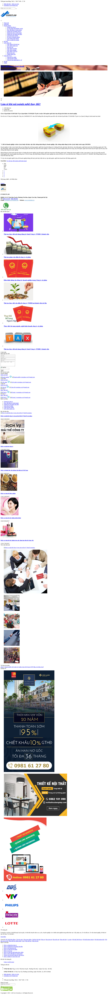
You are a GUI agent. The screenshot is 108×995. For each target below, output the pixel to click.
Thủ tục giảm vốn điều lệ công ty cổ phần (17, 257)
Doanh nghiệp (7, 25)
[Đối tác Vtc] (12, 891)
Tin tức (5, 61)
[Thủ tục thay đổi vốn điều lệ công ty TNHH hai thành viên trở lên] (18, 300)
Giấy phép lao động (12, 48)
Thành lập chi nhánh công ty (14, 31)
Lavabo (69, 939)
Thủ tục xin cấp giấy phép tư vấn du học (14, 955)
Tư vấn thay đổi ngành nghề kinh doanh (17, 161)
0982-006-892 (7, 974)
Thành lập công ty (11, 27)
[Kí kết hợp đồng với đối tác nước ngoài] (25, 593)
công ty (2, 667)
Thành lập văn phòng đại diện (14, 34)
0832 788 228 (4, 390)
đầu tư (35, 667)
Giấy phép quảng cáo (12, 45)
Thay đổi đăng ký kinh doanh (14, 30)
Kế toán (6, 41)
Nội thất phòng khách (88, 939)
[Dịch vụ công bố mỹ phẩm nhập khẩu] (10, 514)
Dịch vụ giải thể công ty (7, 446)
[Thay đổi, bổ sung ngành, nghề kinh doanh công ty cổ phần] (18, 323)
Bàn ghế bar (28, 941)
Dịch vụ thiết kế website (13, 40)
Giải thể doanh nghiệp (12, 35)
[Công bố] (4, 387)
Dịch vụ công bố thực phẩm (8, 493)
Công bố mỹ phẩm (11, 57)
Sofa (23, 941)
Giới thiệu (6, 24)
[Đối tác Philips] (12, 909)
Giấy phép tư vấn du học (13, 44)
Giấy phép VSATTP (12, 51)
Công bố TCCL (8, 55)
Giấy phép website (11, 50)
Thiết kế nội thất (36, 939)
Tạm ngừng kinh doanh (13, 38)
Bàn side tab (49, 939)
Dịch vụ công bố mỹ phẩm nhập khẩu (11, 518)
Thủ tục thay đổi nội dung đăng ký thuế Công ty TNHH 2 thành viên (26, 234)
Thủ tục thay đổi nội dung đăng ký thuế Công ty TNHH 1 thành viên (26, 349)
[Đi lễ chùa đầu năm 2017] (12, 662)
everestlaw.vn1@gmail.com (11, 5)
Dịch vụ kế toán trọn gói (10, 948)
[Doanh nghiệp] (5, 377)
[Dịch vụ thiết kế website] (25, 880)
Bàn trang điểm (27, 939)
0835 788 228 (4, 395)
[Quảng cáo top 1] (38, 96)
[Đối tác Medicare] (12, 918)
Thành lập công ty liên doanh (14, 33)
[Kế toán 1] (4, 392)
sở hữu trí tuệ (40, 667)
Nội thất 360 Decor (77, 939)
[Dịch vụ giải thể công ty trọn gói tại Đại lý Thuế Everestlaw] (16, 413)
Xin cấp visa (10, 47)
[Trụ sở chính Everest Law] (12, 610)
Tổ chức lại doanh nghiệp (13, 37)
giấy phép (14, 667)
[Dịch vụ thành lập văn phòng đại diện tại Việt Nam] (9, 467)
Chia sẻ (2, 183)
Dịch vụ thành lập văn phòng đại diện (13, 946)
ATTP (31, 667)
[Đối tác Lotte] (12, 927)
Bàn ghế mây (63, 939)
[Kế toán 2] (4, 397)
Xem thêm (3, 936)
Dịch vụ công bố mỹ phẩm (10, 949)
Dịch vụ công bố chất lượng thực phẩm (13, 952)
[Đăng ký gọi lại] (6, 210)
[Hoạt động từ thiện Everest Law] (12, 628)
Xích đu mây (19, 939)
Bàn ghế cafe (56, 939)
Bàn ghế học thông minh (15, 941)
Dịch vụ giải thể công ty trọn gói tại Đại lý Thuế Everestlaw (16, 416)
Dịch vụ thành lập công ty (10, 945)
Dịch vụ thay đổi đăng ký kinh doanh (13, 953)
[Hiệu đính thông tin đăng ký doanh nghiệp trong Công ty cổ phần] (18, 277)
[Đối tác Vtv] (12, 900)
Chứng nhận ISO (11, 54)
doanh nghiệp (8, 667)
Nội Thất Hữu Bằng (10, 939)
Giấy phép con (7, 43)
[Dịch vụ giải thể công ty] (12, 443)
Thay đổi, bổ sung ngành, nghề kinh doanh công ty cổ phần (23, 326)
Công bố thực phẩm (12, 58)
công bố (24, 667)
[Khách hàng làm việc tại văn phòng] (12, 645)
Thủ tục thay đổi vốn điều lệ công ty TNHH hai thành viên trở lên (25, 303)
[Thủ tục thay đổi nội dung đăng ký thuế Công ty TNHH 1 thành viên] (18, 346)
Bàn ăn (43, 939)
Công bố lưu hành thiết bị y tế (14, 60)
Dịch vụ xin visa (8, 951)
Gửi (2, 370)
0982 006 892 (7, 4)
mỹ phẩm (19, 667)
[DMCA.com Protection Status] (6, 990)
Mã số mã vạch (11, 53)
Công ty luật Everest (9, 962)
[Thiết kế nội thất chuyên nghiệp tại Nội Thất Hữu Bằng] (35, 815)
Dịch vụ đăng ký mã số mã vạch (12, 956)
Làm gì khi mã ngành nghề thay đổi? (21, 104)
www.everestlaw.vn (29, 200)
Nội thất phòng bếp (99, 939)
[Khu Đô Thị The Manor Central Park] (29, 771)
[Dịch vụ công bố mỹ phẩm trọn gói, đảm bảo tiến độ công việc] (8, 537)
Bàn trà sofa (35, 941)
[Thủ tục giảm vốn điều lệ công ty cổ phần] (18, 254)
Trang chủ (6, 23)
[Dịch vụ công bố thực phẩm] (9, 490)
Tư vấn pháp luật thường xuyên (15, 28)
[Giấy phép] (4, 382)
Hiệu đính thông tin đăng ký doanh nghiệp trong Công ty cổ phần (25, 280)
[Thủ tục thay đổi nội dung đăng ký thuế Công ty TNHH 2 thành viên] (18, 231)
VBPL (5, 63)
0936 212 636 (15, 4)
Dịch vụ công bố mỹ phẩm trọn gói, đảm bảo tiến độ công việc (17, 540)
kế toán (28, 667)
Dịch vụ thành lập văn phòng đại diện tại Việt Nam (14, 470)
